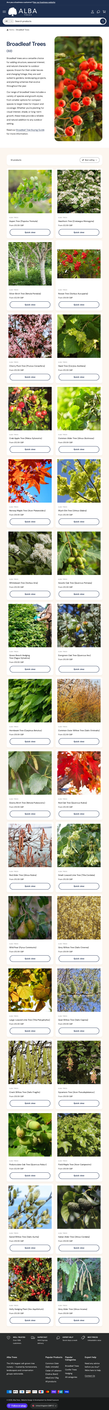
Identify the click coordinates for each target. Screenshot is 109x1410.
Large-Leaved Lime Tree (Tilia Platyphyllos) (29, 1020)
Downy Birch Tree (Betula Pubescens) (27, 802)
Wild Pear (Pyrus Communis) (22, 947)
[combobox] (60, 21)
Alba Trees (16, 1400)
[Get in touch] (98, 12)
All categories (71, 1377)
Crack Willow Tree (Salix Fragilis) (24, 1092)
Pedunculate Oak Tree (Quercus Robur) (28, 1164)
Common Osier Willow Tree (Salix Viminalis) (79, 730)
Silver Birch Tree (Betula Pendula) (25, 293)
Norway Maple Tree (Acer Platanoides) (27, 510)
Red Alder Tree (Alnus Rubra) (23, 875)
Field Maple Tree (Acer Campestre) (74, 1164)
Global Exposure (53, 1400)
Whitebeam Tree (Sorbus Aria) (23, 583)
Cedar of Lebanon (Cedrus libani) (53, 1372)
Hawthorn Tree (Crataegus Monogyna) (76, 221)
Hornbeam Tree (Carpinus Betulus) (25, 730)
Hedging (68, 1373)
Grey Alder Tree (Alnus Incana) (72, 1309)
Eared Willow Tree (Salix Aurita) (24, 1237)
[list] (54, 1340)
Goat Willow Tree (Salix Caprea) (73, 1020)
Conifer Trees (71, 1369)
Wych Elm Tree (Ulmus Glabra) (72, 510)
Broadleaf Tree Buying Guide (30, 130)
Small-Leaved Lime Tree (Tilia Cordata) (76, 875)
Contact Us (90, 1376)
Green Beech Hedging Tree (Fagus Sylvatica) (19, 657)
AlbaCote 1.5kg (52, 1378)
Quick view (30, 232)
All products (50, 1381)
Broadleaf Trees (22, 30)
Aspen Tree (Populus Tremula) (23, 221)
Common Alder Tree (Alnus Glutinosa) (76, 438)
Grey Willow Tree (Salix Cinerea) (73, 947)
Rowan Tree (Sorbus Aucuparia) (73, 293)
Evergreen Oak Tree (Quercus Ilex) (74, 655)
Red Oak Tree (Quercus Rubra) (72, 802)
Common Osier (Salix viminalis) (52, 1365)
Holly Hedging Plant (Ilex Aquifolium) (26, 1309)
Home (11, 30)
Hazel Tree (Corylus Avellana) (72, 366)
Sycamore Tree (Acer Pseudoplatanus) (76, 1092)
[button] (4, 12)
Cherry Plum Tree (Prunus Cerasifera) (27, 366)
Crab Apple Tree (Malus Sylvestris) (25, 438)
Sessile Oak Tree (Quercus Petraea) (75, 583)
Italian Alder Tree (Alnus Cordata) (74, 1237)
